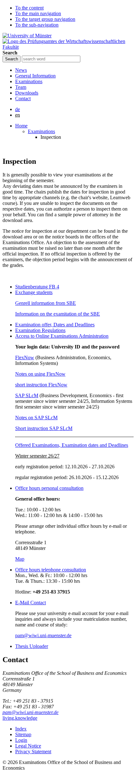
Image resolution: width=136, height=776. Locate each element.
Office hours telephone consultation (50, 569)
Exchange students (34, 292)
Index (21, 728)
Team (20, 87)
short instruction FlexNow (41, 384)
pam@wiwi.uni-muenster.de (43, 635)
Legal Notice (28, 745)
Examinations (28, 81)
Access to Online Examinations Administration (61, 336)
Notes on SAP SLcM (36, 417)
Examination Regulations (40, 330)
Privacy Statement (33, 751)
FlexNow (24, 357)
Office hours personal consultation (49, 488)
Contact (23, 98)
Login (21, 740)
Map (19, 559)
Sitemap (23, 734)
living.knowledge (20, 718)
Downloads (26, 92)
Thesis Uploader (31, 646)
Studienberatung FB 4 (37, 286)
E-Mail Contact (30, 602)
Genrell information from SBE (45, 303)
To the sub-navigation (37, 25)
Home (21, 125)
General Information (35, 75)
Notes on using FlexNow (40, 374)
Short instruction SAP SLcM (43, 428)
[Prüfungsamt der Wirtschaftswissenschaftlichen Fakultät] (68, 47)
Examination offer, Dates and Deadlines (55, 324)
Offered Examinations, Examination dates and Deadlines (71, 445)
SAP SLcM (26, 395)
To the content (29, 7)
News (21, 70)
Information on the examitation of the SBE (57, 314)
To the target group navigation (45, 19)
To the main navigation (38, 13)
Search (10, 52)
